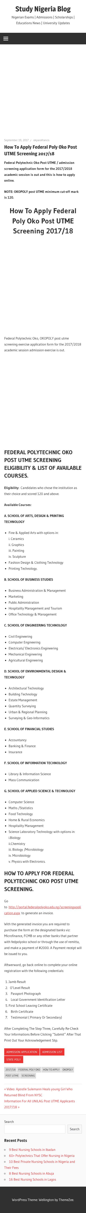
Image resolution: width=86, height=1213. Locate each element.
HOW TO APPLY (51, 1069)
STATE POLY (13, 1059)
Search (9, 1121)
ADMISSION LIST (52, 1052)
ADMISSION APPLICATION (21, 1052)
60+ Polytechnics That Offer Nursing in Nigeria (42, 1155)
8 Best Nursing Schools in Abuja (31, 1173)
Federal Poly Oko (29, 1069)
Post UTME (12, 1075)
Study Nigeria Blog (43, 8)
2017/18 (10, 1069)
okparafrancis (41, 140)
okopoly (68, 1069)
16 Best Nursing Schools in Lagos (32, 1179)
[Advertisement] (43, 93)
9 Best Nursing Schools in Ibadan (32, 1149)
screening (28, 1075)
